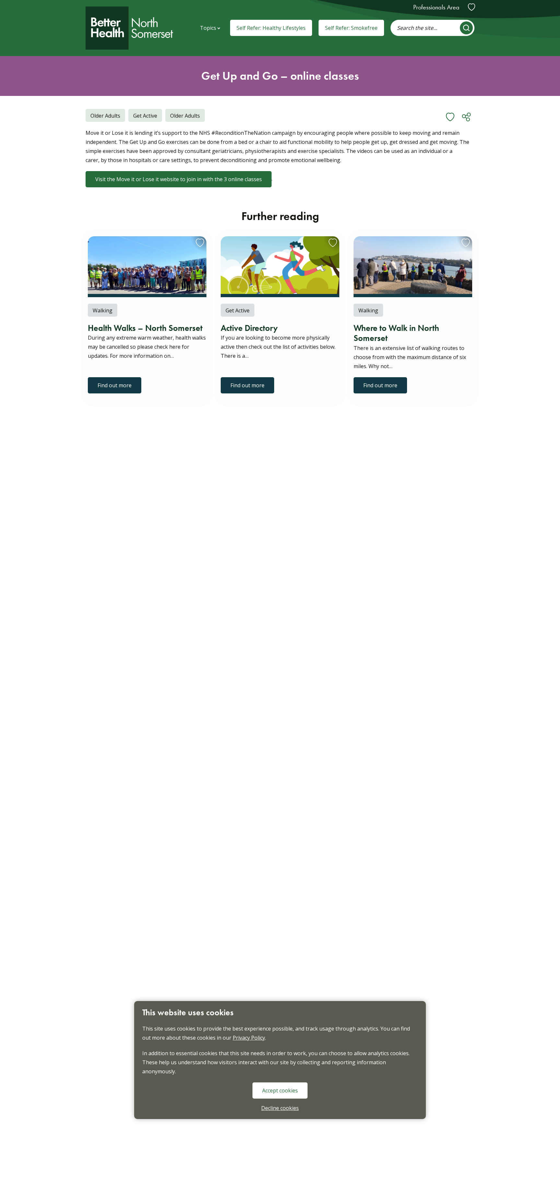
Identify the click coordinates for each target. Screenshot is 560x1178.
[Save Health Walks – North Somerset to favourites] (196, 246)
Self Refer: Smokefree (351, 27)
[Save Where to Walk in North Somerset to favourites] (462, 246)
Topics (208, 27)
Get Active (142, 115)
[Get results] (466, 27)
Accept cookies (280, 1090)
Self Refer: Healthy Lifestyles (271, 27)
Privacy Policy (249, 1037)
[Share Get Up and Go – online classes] (466, 117)
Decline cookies (280, 1108)
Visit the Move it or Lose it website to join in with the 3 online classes (178, 179)
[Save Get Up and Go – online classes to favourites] (450, 117)
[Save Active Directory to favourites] (329, 246)
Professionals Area (436, 7)
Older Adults (182, 115)
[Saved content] (471, 7)
